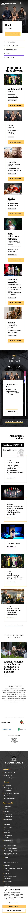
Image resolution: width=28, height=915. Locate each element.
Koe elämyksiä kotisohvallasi (14, 358)
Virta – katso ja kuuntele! (11, 778)
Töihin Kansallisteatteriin (10, 876)
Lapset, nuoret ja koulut (10, 848)
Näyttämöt (7, 824)
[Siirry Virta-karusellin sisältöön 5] (17, 366)
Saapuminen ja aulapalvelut (11, 793)
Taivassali (7, 832)
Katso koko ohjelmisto (12, 46)
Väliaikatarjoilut (8, 790)
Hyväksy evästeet (14, 906)
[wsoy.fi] (21, 722)
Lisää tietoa (11, 898)
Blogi (20, 625)
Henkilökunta (7, 865)
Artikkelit (8, 625)
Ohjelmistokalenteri (11, 49)
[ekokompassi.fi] (22, 729)
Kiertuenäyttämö (8, 840)
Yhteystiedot (7, 878)
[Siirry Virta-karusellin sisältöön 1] (9, 366)
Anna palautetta (8, 881)
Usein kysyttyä (8, 873)
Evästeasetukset (13, 903)
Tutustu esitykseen (11, 34)
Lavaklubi (6, 838)
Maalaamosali (8, 835)
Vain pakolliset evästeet (14, 910)
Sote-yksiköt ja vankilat (10, 851)
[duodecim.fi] (6, 729)
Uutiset (15, 625)
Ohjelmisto (7, 769)
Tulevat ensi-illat (10, 42)
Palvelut (8, 53)
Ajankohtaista (7, 806)
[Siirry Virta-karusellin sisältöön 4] (15, 366)
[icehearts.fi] (14, 740)
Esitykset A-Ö (8, 775)
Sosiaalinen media (9, 816)
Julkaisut (6, 871)
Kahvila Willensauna (9, 798)
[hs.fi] (6, 722)
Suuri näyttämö (8, 827)
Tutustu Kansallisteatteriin (11, 863)
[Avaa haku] (20, 3)
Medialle (6, 884)
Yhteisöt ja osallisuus (10, 845)
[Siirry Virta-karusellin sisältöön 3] (13, 366)
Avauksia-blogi (8, 814)
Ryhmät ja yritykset (9, 788)
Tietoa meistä (10, 57)
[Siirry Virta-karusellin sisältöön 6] (19, 366)
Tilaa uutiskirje (8, 819)
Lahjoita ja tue (8, 857)
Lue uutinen (10, 478)
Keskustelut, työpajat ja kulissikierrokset (10, 854)
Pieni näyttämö (8, 830)
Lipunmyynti (7, 785)
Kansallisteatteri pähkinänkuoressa (13, 868)
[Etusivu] (14, 759)
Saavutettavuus (8, 796)
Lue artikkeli (10, 546)
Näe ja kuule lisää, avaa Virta (13, 421)
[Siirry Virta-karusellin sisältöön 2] (11, 366)
